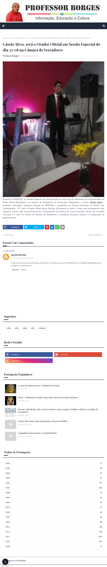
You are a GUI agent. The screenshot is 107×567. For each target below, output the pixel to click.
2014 (54, 522)
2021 (54, 487)
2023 (54, 478)
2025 (54, 468)
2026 (54, 463)
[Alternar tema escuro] (5, 562)
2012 (54, 531)
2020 (54, 492)
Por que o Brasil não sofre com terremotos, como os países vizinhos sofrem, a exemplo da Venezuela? (58, 410)
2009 (54, 546)
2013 (54, 527)
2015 (54, 517)
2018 (54, 502)
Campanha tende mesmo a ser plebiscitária (37, 433)
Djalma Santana (18, 255)
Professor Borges (11, 56)
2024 (54, 473)
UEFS (33, 328)
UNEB (25, 328)
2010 (54, 541)
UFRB (9, 328)
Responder (15, 270)
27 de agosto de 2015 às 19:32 (22, 258)
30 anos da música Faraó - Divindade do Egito (39, 385)
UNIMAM (42, 328)
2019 (54, 497)
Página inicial (8, 38)
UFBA (16, 328)
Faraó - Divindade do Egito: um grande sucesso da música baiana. (48, 397)
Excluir (23, 270)
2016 (54, 512)
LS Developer (21, 560)
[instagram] (29, 360)
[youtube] (78, 354)
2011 (54, 536)
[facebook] (29, 354)
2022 (54, 483)
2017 (54, 507)
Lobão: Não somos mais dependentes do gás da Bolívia (43, 421)
